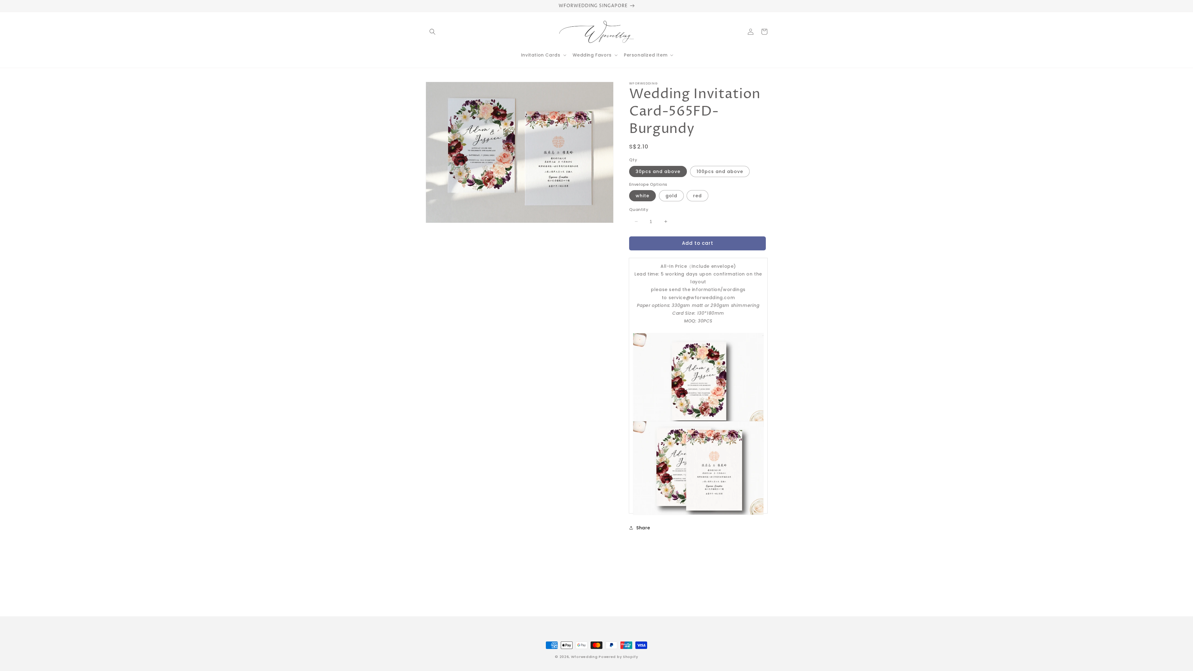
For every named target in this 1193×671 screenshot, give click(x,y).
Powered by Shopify (618, 656)
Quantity (638, 209)
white (642, 196)
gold (671, 196)
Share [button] (643, 528)
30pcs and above (658, 171)
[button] (432, 32)
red (697, 196)
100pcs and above (720, 171)
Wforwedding (584, 656)
